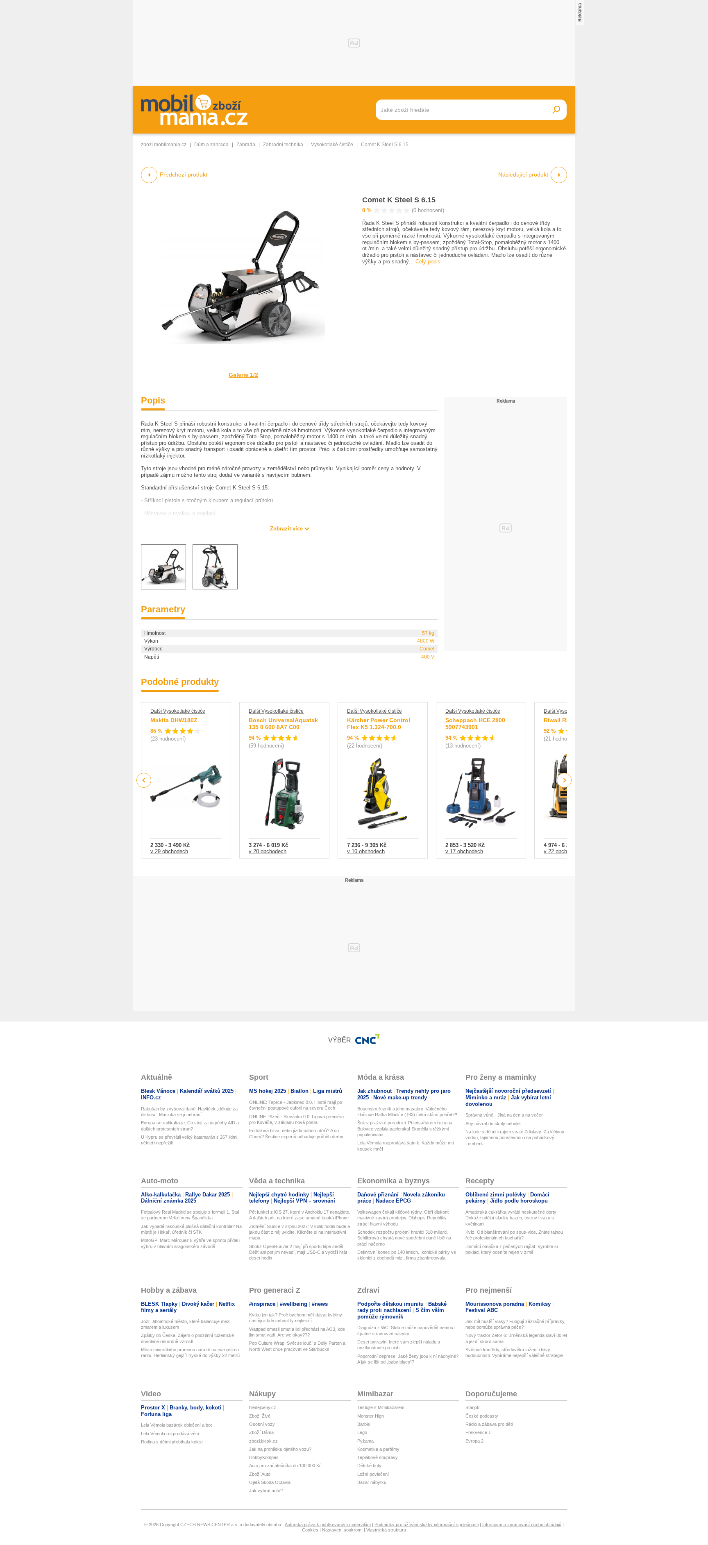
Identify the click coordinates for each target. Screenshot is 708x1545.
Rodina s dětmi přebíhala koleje (172, 1441)
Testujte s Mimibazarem (380, 1407)
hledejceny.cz (262, 1407)
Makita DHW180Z (173, 720)
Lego (362, 1432)
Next (564, 780)
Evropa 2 (474, 1441)
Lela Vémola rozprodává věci (170, 1433)
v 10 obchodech (366, 851)
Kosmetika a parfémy (378, 1449)
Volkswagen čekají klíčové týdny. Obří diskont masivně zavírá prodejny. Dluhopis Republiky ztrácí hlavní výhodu (403, 1218)
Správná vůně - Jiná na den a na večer (504, 1114)
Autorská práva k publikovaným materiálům (328, 1524)
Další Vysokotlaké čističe (177, 711)
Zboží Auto (259, 1474)
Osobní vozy (262, 1424)
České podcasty (481, 1416)
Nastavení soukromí (342, 1529)
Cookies (310, 1529)
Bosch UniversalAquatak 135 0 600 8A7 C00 (283, 724)
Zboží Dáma (261, 1432)
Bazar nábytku (371, 1482)
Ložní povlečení (373, 1474)
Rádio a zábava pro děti (489, 1424)
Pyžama (365, 1441)
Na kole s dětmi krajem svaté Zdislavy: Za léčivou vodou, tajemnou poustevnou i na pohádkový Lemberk (514, 1137)
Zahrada (245, 144)
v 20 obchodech (267, 851)
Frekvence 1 (478, 1432)
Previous (144, 780)
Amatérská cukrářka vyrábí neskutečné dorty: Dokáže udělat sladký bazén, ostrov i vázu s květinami (511, 1218)
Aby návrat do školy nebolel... (494, 1123)
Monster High (370, 1416)
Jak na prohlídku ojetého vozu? (280, 1449)
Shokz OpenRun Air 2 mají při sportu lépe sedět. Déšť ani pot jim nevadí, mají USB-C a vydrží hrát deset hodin (298, 1252)
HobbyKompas (264, 1457)
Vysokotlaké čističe (332, 144)
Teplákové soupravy (377, 1457)
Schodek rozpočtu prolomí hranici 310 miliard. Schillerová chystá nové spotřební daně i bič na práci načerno (404, 1238)
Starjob (472, 1407)
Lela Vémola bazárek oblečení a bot (176, 1425)
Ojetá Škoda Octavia (269, 1482)
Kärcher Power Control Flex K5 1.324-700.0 (378, 724)
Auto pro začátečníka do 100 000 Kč (285, 1465)
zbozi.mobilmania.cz (163, 144)
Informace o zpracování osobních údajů (521, 1524)
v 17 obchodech (464, 851)
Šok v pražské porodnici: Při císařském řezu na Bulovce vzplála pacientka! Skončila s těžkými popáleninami (404, 1128)
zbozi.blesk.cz (263, 1441)
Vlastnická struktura (386, 1529)
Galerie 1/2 (243, 375)
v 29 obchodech (169, 851)
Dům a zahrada (211, 144)
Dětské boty (369, 1465)
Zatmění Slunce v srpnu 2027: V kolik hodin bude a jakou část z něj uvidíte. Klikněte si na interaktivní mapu (299, 1232)
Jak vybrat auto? (266, 1490)
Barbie (363, 1424)
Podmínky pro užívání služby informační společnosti (426, 1524)
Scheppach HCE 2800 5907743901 (475, 724)
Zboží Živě (259, 1416)
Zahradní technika (283, 144)
